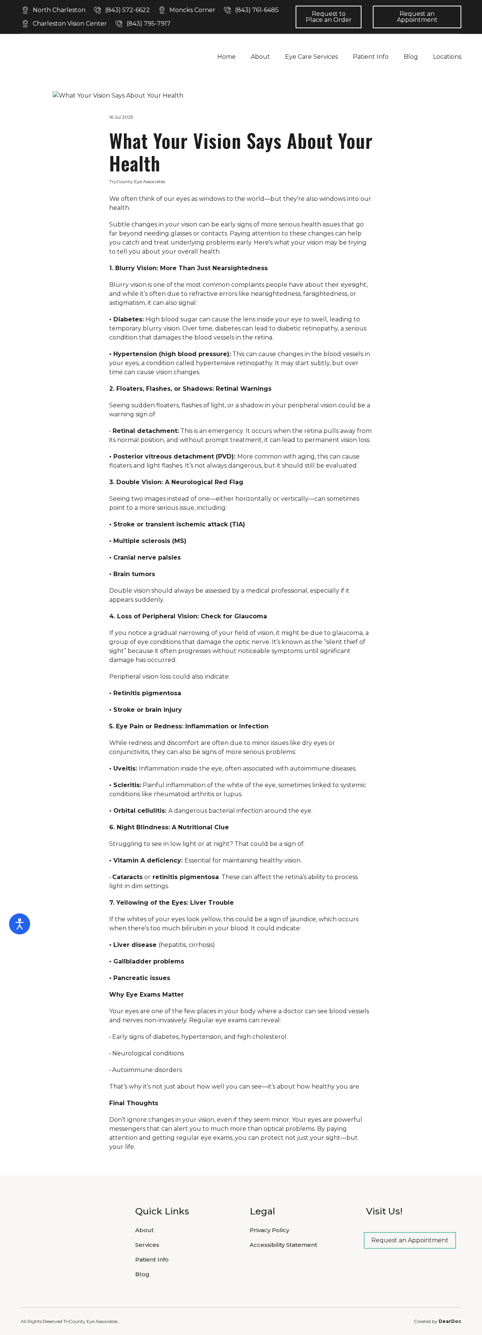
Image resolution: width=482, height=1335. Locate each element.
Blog (411, 56)
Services (147, 1244)
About (260, 56)
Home (226, 56)
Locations (447, 56)
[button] (53, 10)
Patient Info (371, 56)
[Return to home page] (66, 56)
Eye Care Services (311, 56)
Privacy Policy (269, 1230)
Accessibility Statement (283, 1244)
